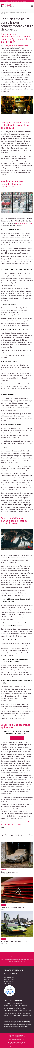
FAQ (11, 1)
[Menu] (31, 5)
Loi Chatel (20, 1)
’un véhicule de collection (23, 223)
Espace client (26, 1)
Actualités (7, 1)
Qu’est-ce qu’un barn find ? (10, 872)
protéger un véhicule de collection (16, 46)
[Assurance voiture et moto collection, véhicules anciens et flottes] (14, 5)
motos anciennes (17, 824)
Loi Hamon (15, 1)
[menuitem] (7, 1)
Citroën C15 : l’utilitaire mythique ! (12, 907)
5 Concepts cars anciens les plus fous (14, 941)
